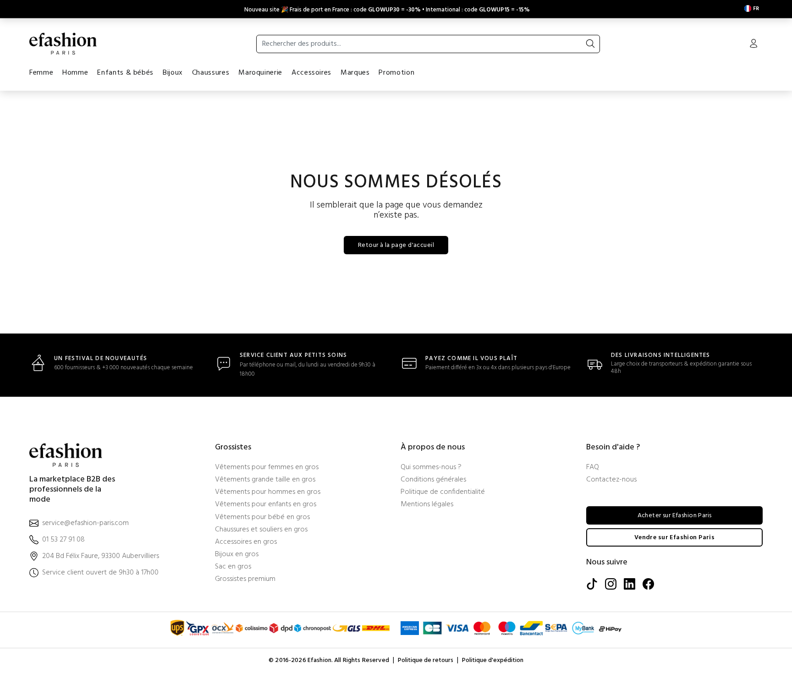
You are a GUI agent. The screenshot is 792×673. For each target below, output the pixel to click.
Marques (355, 73)
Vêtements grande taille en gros (265, 480)
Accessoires (311, 73)
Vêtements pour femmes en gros (267, 467)
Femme (41, 73)
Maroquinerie (260, 73)
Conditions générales (433, 480)
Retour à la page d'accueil (396, 245)
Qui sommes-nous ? (431, 467)
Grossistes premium (245, 579)
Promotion (396, 73)
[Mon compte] (753, 44)
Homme (75, 73)
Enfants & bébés (125, 73)
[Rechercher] (590, 44)
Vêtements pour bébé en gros (262, 517)
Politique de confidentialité (443, 492)
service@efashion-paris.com (85, 523)
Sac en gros (233, 567)
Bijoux (173, 73)
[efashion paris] (63, 43)
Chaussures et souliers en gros (261, 529)
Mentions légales (427, 504)
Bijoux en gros (236, 554)
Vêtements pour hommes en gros (267, 492)
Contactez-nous (611, 480)
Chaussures (210, 73)
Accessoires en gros (246, 542)
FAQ (592, 467)
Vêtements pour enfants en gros (265, 504)
